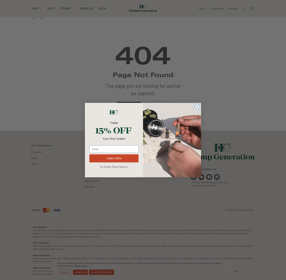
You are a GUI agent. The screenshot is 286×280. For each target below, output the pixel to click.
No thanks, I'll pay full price (114, 166)
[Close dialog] (197, 106)
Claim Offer (114, 158)
